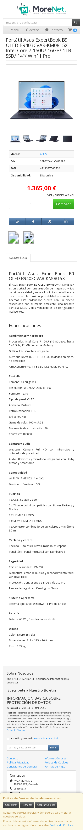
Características (18, 257)
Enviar (53, 747)
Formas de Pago (54, 766)
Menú (14, 30)
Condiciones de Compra (22, 766)
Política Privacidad (18, 762)
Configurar (11, 804)
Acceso (34, 30)
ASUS (43, 154)
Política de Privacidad (16, 730)
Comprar (63, 204)
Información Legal (55, 758)
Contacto (56, 30)
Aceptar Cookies (46, 804)
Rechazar (27, 804)
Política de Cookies (61, 825)
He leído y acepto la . (34, 738)
